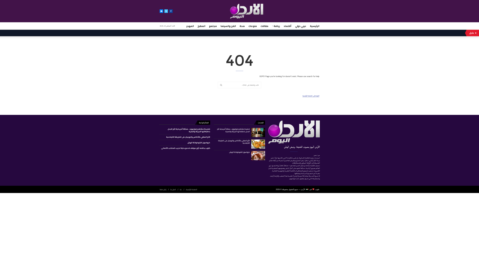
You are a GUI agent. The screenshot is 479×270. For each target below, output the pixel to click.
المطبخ (201, 26)
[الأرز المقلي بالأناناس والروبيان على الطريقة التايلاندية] (258, 144)
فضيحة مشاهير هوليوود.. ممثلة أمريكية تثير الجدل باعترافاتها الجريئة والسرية (233, 130)
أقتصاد (287, 26)
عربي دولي (300, 26)
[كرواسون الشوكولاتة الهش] (258, 155)
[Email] (161, 11)
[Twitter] (166, 11)
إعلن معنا (163, 189)
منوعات (252, 26)
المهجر (190, 26)
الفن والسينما (228, 26)
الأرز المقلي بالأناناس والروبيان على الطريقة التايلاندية (234, 142)
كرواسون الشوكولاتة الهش (239, 152)
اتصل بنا (173, 189)
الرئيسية (314, 26)
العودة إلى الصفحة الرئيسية (310, 96)
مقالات (264, 26)
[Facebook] (171, 11)
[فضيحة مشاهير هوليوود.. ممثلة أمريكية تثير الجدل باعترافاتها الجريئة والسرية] (258, 132)
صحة (242, 26)
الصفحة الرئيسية (191, 189)
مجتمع (213, 26)
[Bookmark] (253, 130)
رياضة (277, 26)
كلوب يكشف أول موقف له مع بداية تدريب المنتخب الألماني (185, 148)
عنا (181, 189)
